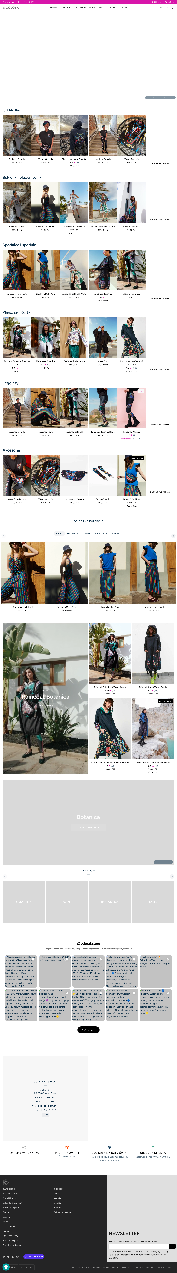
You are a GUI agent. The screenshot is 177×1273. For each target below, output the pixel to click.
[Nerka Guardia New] (17, 475)
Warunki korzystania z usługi (144, 1254)
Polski (168, 2)
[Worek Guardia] (131, 135)
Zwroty (57, 1203)
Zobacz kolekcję (88, 855)
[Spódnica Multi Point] (45, 270)
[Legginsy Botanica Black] (103, 408)
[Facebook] (4, 1257)
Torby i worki (9, 1226)
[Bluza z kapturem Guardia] (74, 135)
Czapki (6, 1231)
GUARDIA (11, 110)
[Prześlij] (172, 1246)
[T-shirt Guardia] (45, 135)
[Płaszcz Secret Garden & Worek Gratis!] (131, 337)
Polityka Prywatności (105, 1267)
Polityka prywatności (119, 1254)
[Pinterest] (8, 1257)
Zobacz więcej (88, 58)
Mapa (45, 1115)
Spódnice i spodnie (19, 245)
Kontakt (58, 1207)
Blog (152, 1267)
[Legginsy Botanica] (131, 270)
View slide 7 (164, 97)
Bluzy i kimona (9, 1198)
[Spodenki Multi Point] (17, 270)
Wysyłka (58, 1198)
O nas (56, 1193)
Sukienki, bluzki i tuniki (23, 177)
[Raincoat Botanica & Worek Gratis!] (17, 337)
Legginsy (11, 383)
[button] (68, 7)
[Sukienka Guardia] (17, 135)
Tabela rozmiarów (62, 1212)
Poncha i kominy (10, 1235)
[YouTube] (17, 1257)
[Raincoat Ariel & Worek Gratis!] (153, 653)
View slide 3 (153, 97)
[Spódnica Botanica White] (74, 270)
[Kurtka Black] (103, 337)
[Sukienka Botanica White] (103, 202)
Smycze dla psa (10, 1240)
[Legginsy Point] (45, 408)
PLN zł (155, 2)
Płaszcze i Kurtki (17, 312)
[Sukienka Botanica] (131, 202)
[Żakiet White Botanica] (74, 337)
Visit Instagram (88, 1030)
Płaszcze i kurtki (10, 1193)
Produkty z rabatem (12, 1245)
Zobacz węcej (45, 705)
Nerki (5, 1221)
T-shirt (6, 1212)
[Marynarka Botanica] (45, 337)
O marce (145, 1267)
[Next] (173, 536)
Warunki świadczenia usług (129, 1267)
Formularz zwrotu (67, 1156)
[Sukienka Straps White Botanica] (74, 202)
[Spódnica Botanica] (103, 270)
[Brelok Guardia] (103, 475)
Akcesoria (11, 450)
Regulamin (90, 1267)
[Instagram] (13, 1257)
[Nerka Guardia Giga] (74, 475)
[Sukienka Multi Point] (45, 202)
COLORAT (77, 1267)
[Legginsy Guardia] (103, 135)
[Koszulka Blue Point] (110, 573)
